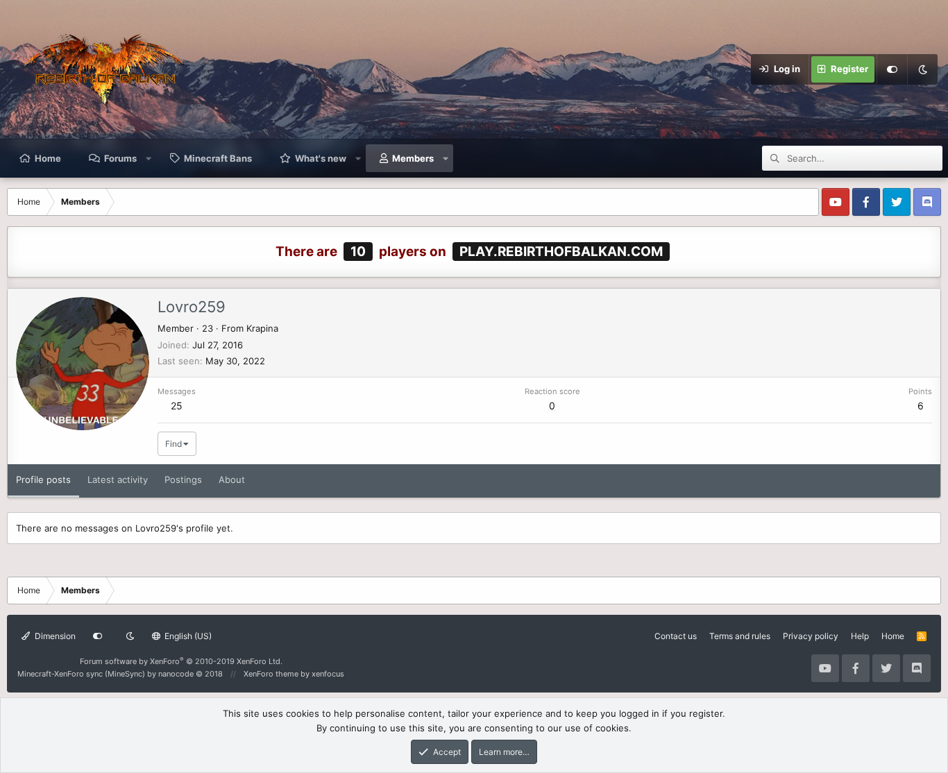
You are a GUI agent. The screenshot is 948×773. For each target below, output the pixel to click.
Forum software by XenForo (181, 661)
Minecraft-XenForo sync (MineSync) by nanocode (120, 674)
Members (413, 158)
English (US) (187, 636)
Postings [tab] (183, 479)
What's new (320, 158)
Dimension (54, 636)
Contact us (675, 636)
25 (177, 405)
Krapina (262, 328)
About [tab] (232, 479)
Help (860, 636)
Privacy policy (810, 636)
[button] (149, 158)
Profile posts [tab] (43, 479)
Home (48, 158)
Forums (120, 158)
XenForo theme (271, 674)
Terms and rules (739, 636)
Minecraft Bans (218, 158)
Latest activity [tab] (117, 479)
